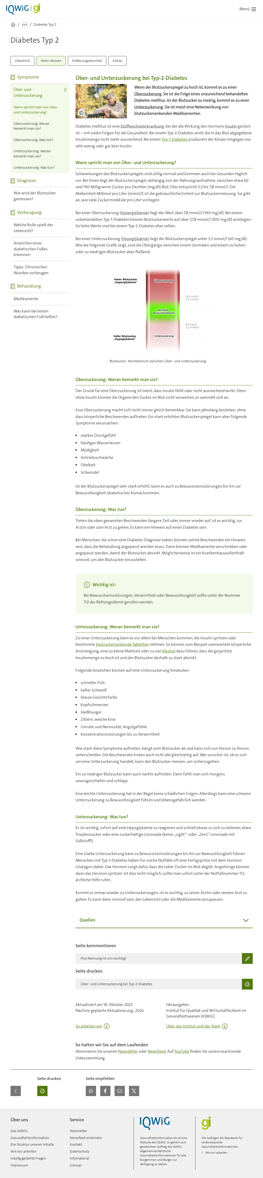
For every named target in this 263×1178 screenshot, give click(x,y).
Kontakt (76, 1144)
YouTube (181, 1051)
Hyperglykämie (134, 212)
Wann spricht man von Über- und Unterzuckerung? (36, 110)
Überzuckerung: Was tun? (33, 139)
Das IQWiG (19, 1130)
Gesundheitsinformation (30, 1137)
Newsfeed (157, 1051)
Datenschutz (79, 1151)
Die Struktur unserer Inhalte (32, 1144)
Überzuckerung (148, 94)
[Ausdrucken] (42, 1091)
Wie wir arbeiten (23, 1151)
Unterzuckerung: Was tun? (34, 167)
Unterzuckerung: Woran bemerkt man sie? (32, 153)
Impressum (19, 1165)
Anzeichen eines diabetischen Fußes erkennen (31, 248)
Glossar (76, 1165)
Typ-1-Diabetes (174, 139)
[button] (91, 1091)
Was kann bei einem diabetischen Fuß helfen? (36, 314)
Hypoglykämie (135, 238)
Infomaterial (79, 1158)
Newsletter (128, 1051)
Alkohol (168, 651)
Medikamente (26, 298)
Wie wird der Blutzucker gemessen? (35, 196)
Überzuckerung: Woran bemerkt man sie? (31, 126)
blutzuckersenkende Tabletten (122, 644)
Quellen (87, 920)
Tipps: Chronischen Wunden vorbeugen (31, 270)
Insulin (231, 126)
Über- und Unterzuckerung (28, 92)
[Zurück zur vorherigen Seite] (16, 1091)
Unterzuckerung (148, 107)
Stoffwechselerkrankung (142, 126)
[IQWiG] (155, 1123)
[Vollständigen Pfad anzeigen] (25, 25)
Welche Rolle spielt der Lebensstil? (33, 227)
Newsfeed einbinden (86, 1137)
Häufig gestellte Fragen (28, 1158)
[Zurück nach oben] (247, 1111)
